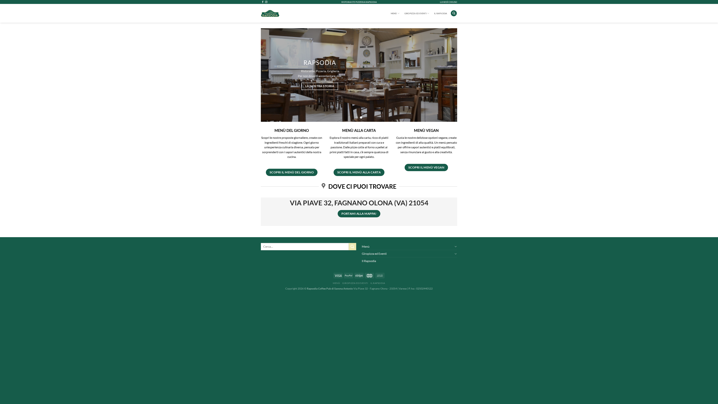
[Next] (448, 75)
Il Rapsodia (440, 13)
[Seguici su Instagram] (266, 2)
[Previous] (269, 75)
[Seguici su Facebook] (263, 2)
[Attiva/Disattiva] (455, 246)
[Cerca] (454, 13)
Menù (394, 13)
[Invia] (352, 246)
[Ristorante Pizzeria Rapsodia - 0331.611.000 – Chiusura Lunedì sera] (290, 13)
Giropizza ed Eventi (415, 13)
